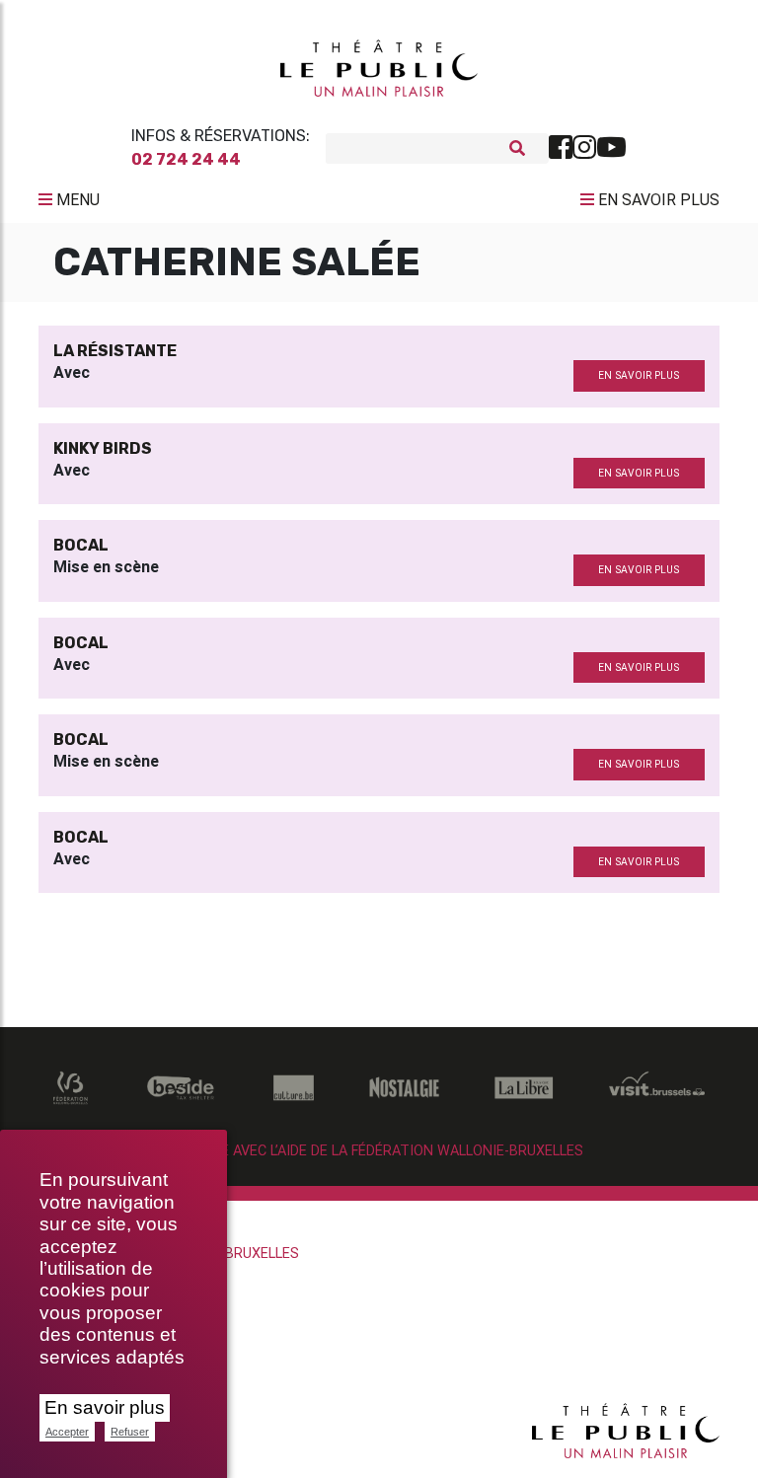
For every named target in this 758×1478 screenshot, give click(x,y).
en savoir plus (638, 375)
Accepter (67, 1432)
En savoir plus (104, 1407)
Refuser (130, 1432)
